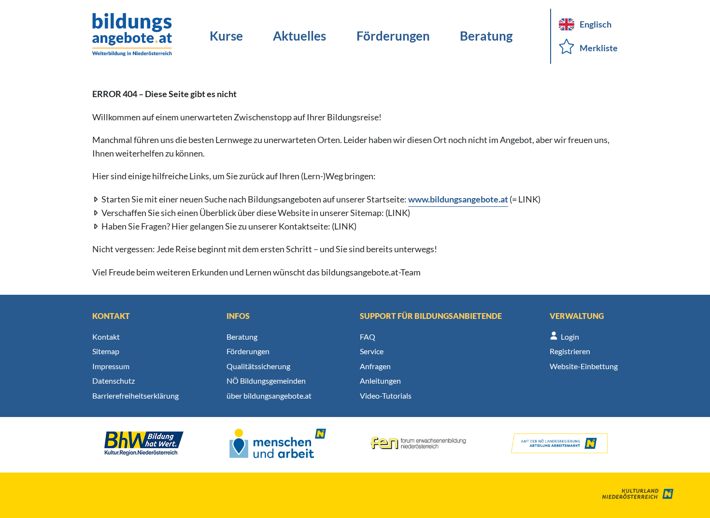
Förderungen (393, 35)
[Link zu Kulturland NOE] (630, 495)
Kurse (226, 35)
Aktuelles (299, 35)
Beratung (486, 35)
